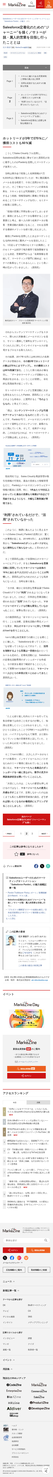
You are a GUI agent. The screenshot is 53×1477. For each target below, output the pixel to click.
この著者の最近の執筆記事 (30, 965)
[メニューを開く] (4, 4)
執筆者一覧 (33, 1349)
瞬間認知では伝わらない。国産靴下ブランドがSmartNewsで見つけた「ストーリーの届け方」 (28, 1142)
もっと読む (11, 918)
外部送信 (15, 1457)
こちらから (27, 952)
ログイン (28, 1075)
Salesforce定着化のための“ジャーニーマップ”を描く (33, 115)
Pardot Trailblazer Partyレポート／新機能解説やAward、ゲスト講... (27, 894)
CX (29, 1310)
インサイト (8, 1322)
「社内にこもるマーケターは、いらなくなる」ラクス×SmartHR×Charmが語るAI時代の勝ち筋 (28, 1110)
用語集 (6, 1369)
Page (10, 81)
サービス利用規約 (18, 1449)
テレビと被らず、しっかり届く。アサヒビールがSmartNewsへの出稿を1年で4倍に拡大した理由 (28, 1172)
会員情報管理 (17, 1437)
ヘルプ (14, 1425)
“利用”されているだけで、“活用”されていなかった (33, 103)
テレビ (6, 1310)
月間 (38, 1102)
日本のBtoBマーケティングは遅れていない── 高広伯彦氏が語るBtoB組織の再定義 (27, 1122)
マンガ (6, 1343)
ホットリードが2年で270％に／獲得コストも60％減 (33, 96)
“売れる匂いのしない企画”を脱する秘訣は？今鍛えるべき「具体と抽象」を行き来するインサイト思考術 (28, 1161)
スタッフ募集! (17, 1433)
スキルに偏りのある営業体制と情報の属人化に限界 (33, 77)
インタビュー (9, 1338)
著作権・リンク (18, 1429)
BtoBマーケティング (37, 1305)
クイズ (31, 1343)
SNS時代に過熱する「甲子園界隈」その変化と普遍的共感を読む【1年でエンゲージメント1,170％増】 (28, 1204)
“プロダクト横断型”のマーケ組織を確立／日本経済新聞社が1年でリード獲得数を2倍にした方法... (27, 912)
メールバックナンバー (28, 1061)
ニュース (7, 1281)
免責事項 (15, 1441)
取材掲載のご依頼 (39, 1269)
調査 (30, 1338)
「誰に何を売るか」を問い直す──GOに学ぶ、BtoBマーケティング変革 (28, 1194)
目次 (27, 67)
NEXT (44, 833)
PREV (9, 833)
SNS (30, 1316)
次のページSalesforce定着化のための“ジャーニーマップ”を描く (26, 819)
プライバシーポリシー (20, 1453)
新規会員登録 (27, 1068)
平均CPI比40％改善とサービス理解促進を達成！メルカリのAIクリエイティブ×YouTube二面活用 (28, 1132)
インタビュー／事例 (34, 53)
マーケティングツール (18, 53)
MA (45, 53)
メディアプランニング (38, 1322)
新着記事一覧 (9, 1290)
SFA (5, 57)
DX (4, 1305)
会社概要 (15, 1445)
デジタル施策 (9, 1316)
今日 (14, 1102)
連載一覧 (7, 1349)
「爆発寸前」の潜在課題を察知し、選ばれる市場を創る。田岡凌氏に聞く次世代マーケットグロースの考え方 (28, 1184)
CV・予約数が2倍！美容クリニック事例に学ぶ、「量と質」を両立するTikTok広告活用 (27, 1151)
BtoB (5, 53)
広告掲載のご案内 (14, 1269)
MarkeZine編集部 (22, 47)
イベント (7, 1359)
